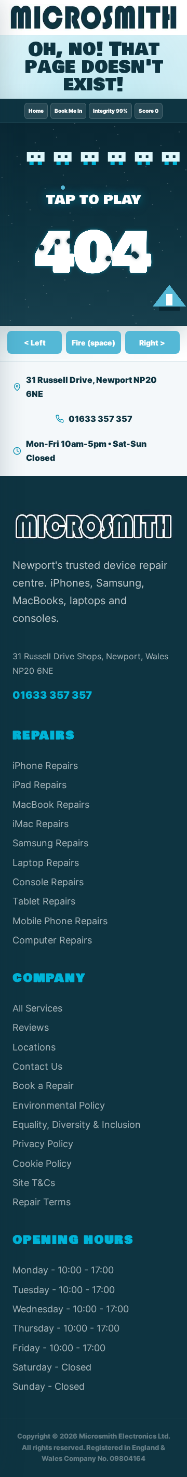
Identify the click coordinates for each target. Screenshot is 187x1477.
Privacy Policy (42, 1143)
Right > (152, 342)
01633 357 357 (100, 419)
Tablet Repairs (43, 901)
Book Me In (68, 111)
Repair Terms (41, 1201)
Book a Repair (43, 1085)
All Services (37, 1008)
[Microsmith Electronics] (93, 17)
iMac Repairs (40, 823)
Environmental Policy (58, 1105)
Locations (34, 1047)
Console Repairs (48, 881)
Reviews (30, 1027)
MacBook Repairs (50, 804)
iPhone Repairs (45, 765)
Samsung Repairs (50, 842)
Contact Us (37, 1066)
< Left (35, 342)
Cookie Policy (42, 1163)
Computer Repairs (52, 940)
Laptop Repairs (45, 862)
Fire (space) (93, 342)
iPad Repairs (39, 784)
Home (36, 111)
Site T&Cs (33, 1182)
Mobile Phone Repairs (60, 920)
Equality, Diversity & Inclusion (76, 1124)
